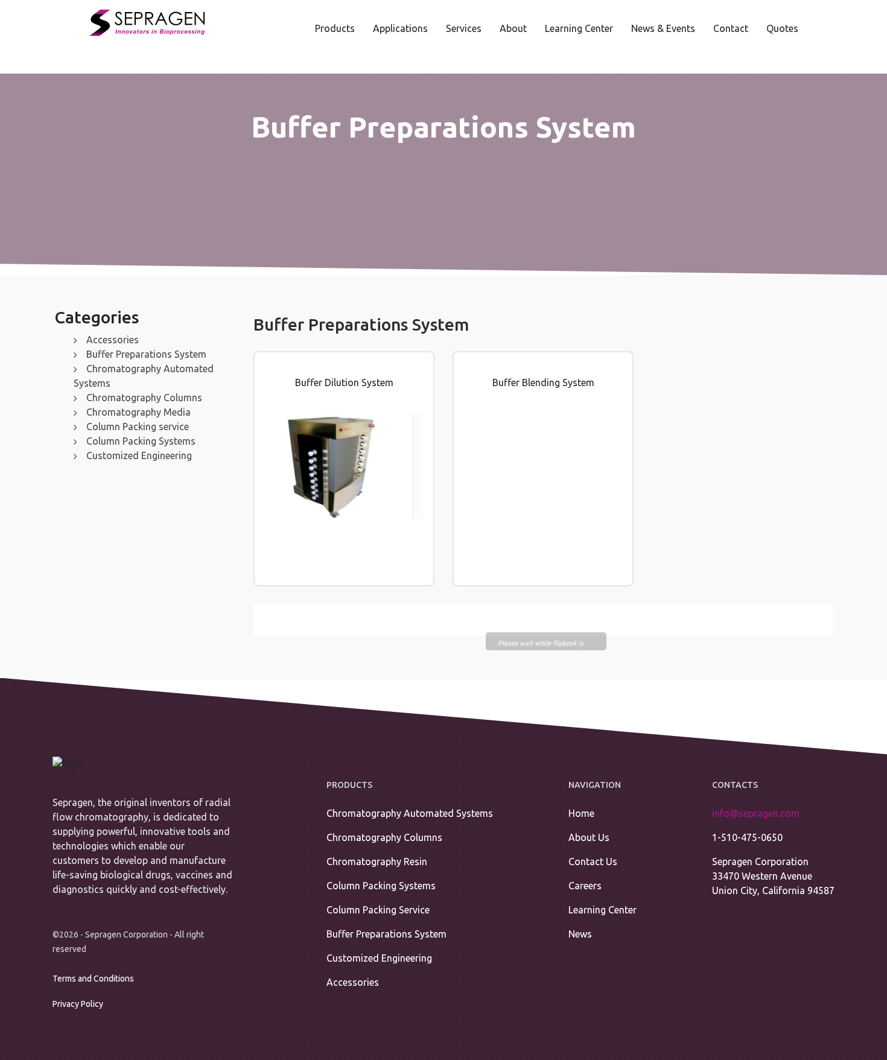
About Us (588, 837)
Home (581, 813)
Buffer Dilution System (344, 382)
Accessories (112, 339)
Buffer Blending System (543, 382)
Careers (585, 885)
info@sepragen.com (756, 813)
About (513, 28)
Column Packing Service (378, 909)
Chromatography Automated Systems (409, 813)
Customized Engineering (139, 455)
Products (335, 28)
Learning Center (579, 28)
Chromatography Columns (144, 397)
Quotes (782, 28)
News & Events (663, 28)
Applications (400, 28)
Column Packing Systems (141, 441)
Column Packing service (137, 426)
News (580, 933)
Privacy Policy (77, 1004)
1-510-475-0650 (747, 837)
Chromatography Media (138, 412)
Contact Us (592, 861)
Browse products (350, 583)
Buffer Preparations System (146, 354)
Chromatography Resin (376, 861)
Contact (730, 28)
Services (464, 28)
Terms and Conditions (93, 978)
